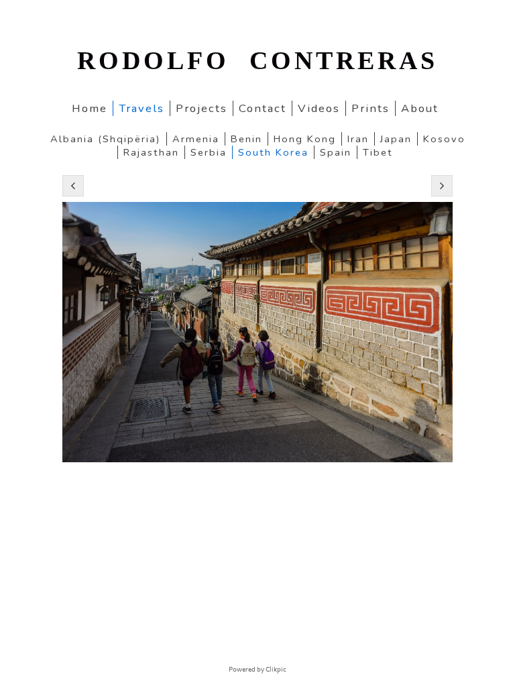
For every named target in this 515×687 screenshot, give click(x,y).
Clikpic (276, 670)
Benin (246, 139)
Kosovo (444, 139)
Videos (319, 108)
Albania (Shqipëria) (105, 139)
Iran (358, 139)
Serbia (208, 152)
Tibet (378, 152)
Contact (262, 108)
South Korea (273, 152)
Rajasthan (151, 152)
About (420, 108)
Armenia (195, 139)
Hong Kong (305, 139)
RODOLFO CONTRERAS (257, 60)
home (89, 108)
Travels (141, 108)
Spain (335, 152)
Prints (370, 108)
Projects (201, 108)
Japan (396, 139)
